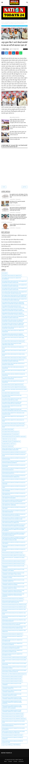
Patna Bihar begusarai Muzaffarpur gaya (12, 552)
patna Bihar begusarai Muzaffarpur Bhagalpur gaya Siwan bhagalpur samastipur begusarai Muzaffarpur (13, 529)
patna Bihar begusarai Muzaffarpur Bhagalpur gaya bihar (13, 483)
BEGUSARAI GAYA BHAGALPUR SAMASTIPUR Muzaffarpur (11, 278)
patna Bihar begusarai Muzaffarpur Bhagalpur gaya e (13, 487)
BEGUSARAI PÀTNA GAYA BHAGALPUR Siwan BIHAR (13, 423)
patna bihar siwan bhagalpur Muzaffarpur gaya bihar (14, 613)
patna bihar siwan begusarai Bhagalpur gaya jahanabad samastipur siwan (13, 587)
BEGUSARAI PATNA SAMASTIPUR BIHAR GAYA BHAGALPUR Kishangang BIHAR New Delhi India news (14, 410)
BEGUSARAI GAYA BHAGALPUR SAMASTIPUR (11, 275)
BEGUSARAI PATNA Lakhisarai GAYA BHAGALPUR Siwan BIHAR (14, 390)
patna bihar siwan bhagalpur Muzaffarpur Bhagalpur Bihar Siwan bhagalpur (12, 602)
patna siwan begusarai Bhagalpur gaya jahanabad (11, 684)
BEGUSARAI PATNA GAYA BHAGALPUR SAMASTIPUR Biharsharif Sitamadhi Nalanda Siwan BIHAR (13, 324)
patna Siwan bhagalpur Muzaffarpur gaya (12, 716)
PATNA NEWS (5, 674)
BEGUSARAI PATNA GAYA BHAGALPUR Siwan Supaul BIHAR (13, 355)
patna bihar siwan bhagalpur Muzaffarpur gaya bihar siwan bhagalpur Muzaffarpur (14, 624)
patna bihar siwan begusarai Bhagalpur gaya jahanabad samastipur (13, 581)
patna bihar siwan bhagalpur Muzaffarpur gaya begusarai (14, 610)
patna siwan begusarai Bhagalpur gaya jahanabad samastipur (11, 688)
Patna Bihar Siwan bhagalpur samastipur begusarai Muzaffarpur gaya (12, 651)
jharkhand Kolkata (7, 441)
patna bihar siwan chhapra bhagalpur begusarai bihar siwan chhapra (14, 667)
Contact (10, 761)
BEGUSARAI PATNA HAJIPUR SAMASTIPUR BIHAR (12, 384)
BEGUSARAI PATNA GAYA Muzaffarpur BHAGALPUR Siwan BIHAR (13, 375)
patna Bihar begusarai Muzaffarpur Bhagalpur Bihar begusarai (13, 459)
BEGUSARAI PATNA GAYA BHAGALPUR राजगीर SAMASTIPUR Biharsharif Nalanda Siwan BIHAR (14, 282)
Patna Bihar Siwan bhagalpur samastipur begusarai (12, 637)
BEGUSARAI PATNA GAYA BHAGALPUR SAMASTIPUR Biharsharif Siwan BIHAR (13, 328)
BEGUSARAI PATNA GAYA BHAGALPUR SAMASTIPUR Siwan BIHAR (13, 331)
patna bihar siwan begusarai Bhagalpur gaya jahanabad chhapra (13, 577)
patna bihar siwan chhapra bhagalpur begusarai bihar (14, 660)
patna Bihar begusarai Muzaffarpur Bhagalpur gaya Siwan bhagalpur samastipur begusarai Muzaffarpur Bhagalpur (13, 534)
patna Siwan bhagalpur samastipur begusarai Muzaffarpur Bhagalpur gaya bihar (13, 732)
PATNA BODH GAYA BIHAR (7, 446)
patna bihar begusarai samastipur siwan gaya (13, 555)
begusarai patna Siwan (7, 429)
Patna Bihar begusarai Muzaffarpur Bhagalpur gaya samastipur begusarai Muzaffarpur (13, 501)
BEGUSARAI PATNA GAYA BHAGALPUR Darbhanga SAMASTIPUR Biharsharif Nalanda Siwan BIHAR (13, 303)
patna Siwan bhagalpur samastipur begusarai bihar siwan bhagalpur (13, 725)
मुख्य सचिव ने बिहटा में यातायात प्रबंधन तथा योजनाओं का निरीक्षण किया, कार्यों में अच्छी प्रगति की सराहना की (18, 133)
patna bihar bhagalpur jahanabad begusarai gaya (13, 558)
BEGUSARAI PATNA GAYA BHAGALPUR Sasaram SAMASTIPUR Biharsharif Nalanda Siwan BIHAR (13, 335)
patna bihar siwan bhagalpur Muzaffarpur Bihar (14, 604)
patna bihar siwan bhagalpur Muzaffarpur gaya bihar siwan (14, 617)
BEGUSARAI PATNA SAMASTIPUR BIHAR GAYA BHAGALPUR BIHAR (11, 396)
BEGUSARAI (4, 273)
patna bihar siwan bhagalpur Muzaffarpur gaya (14, 607)
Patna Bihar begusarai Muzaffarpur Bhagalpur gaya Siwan (13, 508)
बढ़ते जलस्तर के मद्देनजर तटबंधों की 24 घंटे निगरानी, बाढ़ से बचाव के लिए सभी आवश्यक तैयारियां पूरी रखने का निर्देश (18, 209)
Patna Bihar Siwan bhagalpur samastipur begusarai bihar (12, 640)
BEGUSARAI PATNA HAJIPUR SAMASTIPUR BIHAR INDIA (14, 387)
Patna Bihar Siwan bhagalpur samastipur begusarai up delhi (12, 654)
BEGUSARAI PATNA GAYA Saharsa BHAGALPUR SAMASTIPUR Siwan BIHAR (12, 378)
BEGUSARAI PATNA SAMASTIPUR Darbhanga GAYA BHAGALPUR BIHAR (13, 413)
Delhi (10, 439)
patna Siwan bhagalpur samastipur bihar (12, 735)
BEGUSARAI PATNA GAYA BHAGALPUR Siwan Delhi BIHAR (13, 348)
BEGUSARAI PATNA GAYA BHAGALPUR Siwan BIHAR (13, 341)
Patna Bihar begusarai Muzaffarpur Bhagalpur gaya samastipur (13, 494)
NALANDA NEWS (5, 443)
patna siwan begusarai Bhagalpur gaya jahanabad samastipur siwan (11, 695)
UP (5, 744)
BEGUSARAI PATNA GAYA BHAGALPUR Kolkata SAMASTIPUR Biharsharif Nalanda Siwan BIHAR (13, 310)
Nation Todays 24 (19, 759)
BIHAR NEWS (16, 434)
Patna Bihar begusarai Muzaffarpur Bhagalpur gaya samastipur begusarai (13, 497)
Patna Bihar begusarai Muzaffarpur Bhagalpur (13, 452)
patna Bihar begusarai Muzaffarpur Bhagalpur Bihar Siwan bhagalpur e (13, 473)
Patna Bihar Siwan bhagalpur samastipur (12, 634)
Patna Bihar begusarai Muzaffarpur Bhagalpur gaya (13, 480)
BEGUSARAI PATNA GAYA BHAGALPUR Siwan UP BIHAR (14, 357)
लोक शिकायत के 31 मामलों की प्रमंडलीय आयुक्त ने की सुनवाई (17, 202)
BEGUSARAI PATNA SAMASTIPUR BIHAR (10, 393)
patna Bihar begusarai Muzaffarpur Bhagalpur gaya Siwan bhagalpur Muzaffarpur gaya (13, 518)
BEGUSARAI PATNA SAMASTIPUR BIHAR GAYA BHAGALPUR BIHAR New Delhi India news (11, 403)
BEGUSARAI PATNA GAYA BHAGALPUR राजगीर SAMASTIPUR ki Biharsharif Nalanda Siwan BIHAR (14, 300)
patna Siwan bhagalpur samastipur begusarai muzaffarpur (13, 729)
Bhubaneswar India (7, 434)
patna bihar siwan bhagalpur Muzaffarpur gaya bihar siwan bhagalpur (14, 620)
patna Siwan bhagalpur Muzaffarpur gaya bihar (14, 718)
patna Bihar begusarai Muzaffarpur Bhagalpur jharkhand (13, 546)
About (5, 761)
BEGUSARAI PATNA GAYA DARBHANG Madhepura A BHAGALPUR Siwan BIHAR (13, 364)
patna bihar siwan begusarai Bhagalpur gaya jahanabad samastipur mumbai (13, 584)
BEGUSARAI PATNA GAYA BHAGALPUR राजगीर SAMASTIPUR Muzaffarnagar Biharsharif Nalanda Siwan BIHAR (14, 296)
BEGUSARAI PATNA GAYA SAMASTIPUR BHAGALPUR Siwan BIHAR (13, 382)
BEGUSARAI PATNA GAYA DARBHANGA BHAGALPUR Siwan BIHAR (13, 368)
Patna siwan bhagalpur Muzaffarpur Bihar (12, 713)
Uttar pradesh (16, 744)
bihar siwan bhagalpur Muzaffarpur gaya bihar (14, 436)
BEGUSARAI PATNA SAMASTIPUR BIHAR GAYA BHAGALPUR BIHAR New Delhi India (11, 399)
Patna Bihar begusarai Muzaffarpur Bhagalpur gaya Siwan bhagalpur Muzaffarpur (13, 515)
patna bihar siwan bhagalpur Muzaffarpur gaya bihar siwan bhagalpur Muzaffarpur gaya (14, 627)
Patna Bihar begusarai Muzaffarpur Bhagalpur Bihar (13, 455)
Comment (25, 49)
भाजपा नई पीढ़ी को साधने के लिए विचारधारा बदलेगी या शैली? (18, 225)
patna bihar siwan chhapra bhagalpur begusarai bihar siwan (14, 664)
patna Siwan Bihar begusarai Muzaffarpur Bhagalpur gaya (12, 742)
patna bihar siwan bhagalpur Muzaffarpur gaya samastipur (14, 631)
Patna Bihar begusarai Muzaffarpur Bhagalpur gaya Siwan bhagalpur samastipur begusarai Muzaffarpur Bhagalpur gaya (13, 538)
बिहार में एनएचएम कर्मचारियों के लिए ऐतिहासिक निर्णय (11, 242)
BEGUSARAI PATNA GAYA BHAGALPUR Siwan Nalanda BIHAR (14, 351)
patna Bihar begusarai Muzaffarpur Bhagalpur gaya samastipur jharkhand (13, 504)
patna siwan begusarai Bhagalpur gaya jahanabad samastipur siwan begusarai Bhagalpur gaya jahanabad (12, 707)
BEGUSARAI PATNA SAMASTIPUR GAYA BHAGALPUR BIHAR (13, 417)
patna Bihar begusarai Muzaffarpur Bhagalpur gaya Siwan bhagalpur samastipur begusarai (13, 525)
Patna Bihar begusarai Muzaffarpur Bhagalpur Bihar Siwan (13, 466)
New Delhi (13, 443)
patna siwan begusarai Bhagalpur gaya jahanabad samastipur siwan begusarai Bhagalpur (12, 702)
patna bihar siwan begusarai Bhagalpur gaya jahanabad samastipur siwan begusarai (13, 591)
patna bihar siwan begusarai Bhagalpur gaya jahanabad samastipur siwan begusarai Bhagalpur (13, 595)
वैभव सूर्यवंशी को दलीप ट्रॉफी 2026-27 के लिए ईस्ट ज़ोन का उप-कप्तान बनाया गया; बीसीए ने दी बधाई (19, 196)
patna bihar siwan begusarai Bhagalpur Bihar (13, 561)
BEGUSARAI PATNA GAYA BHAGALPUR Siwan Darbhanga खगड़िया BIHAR (11, 344)
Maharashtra (16, 441)
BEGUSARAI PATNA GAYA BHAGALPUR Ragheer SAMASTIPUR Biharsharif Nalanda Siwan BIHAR (13, 314)
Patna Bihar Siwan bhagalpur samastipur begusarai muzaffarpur (12, 644)
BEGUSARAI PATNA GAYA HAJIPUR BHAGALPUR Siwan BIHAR (13, 371)
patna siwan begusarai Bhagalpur (17, 674)
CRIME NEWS (5, 439)
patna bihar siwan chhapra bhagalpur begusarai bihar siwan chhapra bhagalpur (14, 671)
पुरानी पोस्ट (24, 186)
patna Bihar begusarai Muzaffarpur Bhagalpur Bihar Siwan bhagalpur (13, 469)
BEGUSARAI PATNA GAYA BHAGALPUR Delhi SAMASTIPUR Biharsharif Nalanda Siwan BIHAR (13, 307)
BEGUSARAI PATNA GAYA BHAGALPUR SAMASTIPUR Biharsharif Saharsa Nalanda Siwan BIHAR (13, 321)
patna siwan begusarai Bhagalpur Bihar (12, 676)
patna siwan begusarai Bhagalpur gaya (11, 678)
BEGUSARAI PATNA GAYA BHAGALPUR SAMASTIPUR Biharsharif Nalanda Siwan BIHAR (13, 317)
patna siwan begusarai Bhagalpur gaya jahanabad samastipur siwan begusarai (12, 698)
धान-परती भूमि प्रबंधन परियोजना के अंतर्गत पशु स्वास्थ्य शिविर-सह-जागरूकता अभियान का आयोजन (18, 127)
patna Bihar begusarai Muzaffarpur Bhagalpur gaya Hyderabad (13, 490)
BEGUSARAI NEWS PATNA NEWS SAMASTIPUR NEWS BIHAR (13, 426)
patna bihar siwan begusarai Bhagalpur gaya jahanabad (13, 566)
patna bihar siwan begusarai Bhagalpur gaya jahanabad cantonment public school (13, 573)
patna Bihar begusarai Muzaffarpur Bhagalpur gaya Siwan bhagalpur (13, 511)
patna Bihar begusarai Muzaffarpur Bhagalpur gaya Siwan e (13, 543)
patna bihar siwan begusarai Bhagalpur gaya (13, 563)
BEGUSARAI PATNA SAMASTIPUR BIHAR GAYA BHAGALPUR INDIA (11, 406)
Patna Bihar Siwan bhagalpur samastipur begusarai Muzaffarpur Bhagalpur (12, 647)
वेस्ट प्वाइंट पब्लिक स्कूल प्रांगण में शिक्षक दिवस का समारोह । (12, 239)
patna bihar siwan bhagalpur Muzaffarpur (12, 598)
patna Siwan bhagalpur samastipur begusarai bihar (13, 722)
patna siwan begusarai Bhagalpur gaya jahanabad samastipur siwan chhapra (11, 711)
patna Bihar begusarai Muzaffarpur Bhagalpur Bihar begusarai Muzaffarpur (13, 462)
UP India (9, 744)
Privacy (15, 761)
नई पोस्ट (3, 186)
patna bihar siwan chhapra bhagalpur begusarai (14, 657)
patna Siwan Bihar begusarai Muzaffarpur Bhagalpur (12, 738)
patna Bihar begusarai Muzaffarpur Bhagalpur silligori (13, 550)
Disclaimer (21, 761)
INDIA (14, 439)
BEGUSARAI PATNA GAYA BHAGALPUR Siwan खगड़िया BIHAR (13, 338)
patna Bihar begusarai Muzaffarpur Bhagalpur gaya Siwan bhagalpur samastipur (13, 522)
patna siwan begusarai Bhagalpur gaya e (12, 681)
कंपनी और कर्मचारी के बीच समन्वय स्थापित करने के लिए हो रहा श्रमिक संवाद (19, 138)
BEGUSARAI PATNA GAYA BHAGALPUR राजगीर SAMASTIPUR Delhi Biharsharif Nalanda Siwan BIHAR (14, 292)
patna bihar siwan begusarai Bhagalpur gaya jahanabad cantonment (13, 570)
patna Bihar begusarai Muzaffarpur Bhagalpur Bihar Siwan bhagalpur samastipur (13, 476)
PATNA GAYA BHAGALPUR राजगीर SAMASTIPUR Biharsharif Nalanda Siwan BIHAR (11, 449)
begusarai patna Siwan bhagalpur (10, 431)
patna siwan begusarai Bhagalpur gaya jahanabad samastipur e (11, 691)
